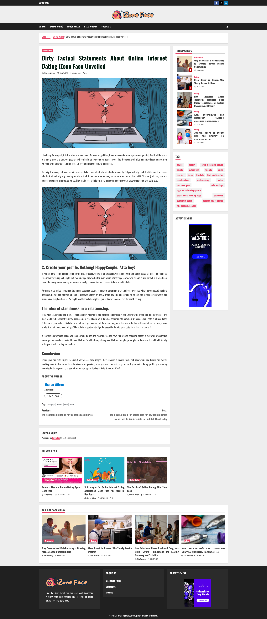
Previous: (67, 412)
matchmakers (183, 180)
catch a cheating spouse (212, 164)
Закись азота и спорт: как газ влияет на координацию (184, 136)
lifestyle (200, 175)
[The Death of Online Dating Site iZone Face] (147, 470)
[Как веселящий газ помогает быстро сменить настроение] (203, 529)
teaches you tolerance (213, 200)
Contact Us (111, 586)
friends (208, 170)
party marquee (183, 185)
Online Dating (56, 26)
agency (192, 164)
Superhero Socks (184, 200)
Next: (138, 415)
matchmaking (203, 180)
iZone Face (46, 36)
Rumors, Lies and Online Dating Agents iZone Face (62, 488)
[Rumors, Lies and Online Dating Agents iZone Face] (62, 470)
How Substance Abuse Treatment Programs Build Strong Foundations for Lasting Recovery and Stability (184, 100)
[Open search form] (227, 26)
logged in (56, 437)
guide (220, 170)
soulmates (218, 195)
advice (180, 164)
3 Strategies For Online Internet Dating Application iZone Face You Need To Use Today (104, 490)
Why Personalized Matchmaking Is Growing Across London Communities (184, 64)
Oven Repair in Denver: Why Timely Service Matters (184, 82)
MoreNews (141, 615)
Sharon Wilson (49, 73)
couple (180, 170)
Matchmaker (73, 26)
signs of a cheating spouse (189, 190)
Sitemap (109, 592)
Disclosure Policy (113, 580)
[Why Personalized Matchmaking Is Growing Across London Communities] (64, 529)
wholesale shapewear (186, 206)
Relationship (90, 26)
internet (59, 404)
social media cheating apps (189, 195)
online (72, 404)
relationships (217, 185)
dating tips (51, 404)
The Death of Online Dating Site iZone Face (147, 488)
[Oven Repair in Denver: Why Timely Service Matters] (110, 529)
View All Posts (53, 395)
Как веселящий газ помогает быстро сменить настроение (184, 118)
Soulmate (106, 26)
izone (66, 404)
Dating (42, 26)
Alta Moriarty (48, 555)
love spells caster (215, 175)
